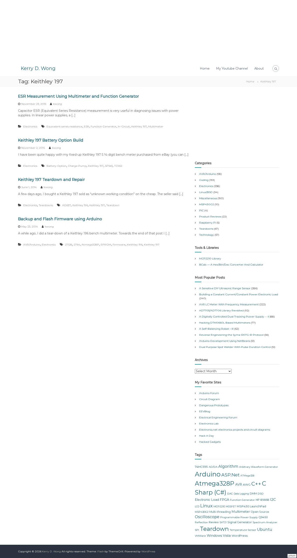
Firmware (119, 244)
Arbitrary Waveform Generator (258, 466)
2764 (77, 244)
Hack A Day (206, 435)
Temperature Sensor (243, 529)
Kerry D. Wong (38, 68)
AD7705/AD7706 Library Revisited (221, 310)
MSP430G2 (206, 204)
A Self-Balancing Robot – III (216, 328)
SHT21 (223, 522)
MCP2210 (219, 506)
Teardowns (46, 205)
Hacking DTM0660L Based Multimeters (224, 322)
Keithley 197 (139, 126)
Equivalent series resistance (64, 126)
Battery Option (56, 165)
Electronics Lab (209, 423)
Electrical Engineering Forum (218, 417)
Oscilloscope (207, 517)
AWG (246, 484)
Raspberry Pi (207, 222)
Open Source (260, 511)
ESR (86, 126)
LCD (197, 506)
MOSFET (231, 506)
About (259, 68)
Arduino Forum (209, 393)
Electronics (30, 126)
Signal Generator (239, 522)
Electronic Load (207, 500)
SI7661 (109, 165)
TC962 (118, 165)
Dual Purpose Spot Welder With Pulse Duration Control (235, 347)
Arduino (207, 474)
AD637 (66, 205)
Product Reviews (210, 216)
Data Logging (241, 493)
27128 (68, 244)
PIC (201, 210)
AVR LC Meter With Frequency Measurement (229, 304)
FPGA (224, 500)
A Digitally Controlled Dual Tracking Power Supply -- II (234, 316)
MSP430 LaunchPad (251, 506)
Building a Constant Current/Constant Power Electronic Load (238, 294)
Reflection (201, 522)
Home (205, 68)
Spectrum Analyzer (265, 522)
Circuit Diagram (209, 399)
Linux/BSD (206, 192)
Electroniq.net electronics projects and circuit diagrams (234, 429)
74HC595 (201, 466)
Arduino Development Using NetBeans (224, 340)
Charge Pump (77, 165)
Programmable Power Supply (239, 517)
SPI (197, 529)
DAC (230, 493)
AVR (238, 484)
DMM (253, 493)
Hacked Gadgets (210, 441)
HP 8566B (262, 499)
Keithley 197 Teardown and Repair (51, 179)
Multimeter (155, 126)
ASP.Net (230, 475)
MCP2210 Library (210, 258)
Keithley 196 (80, 205)
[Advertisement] (148, 30)
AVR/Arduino (31, 244)
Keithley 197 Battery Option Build (50, 140)
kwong (57, 103)
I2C (273, 499)
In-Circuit (124, 126)
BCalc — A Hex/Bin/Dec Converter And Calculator (231, 264)
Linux (206, 505)
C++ (256, 484)
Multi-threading (220, 511)
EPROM (106, 244)
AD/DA (213, 466)
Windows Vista (219, 535)
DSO (261, 493)
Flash (100, 551)
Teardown (112, 205)
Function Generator (103, 126)
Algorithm (228, 466)
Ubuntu (264, 529)
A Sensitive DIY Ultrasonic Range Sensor (224, 288)
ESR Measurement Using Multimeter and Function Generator (78, 96)
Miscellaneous (208, 198)
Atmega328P (90, 244)
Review (214, 522)
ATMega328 (247, 475)
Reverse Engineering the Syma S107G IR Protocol (231, 334)
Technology (206, 234)
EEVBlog (204, 411)
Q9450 (263, 517)
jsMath (292, 555)
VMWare (200, 535)
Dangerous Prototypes (214, 405)
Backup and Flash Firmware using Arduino (60, 219)
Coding (204, 180)
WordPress (240, 535)
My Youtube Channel (232, 68)
